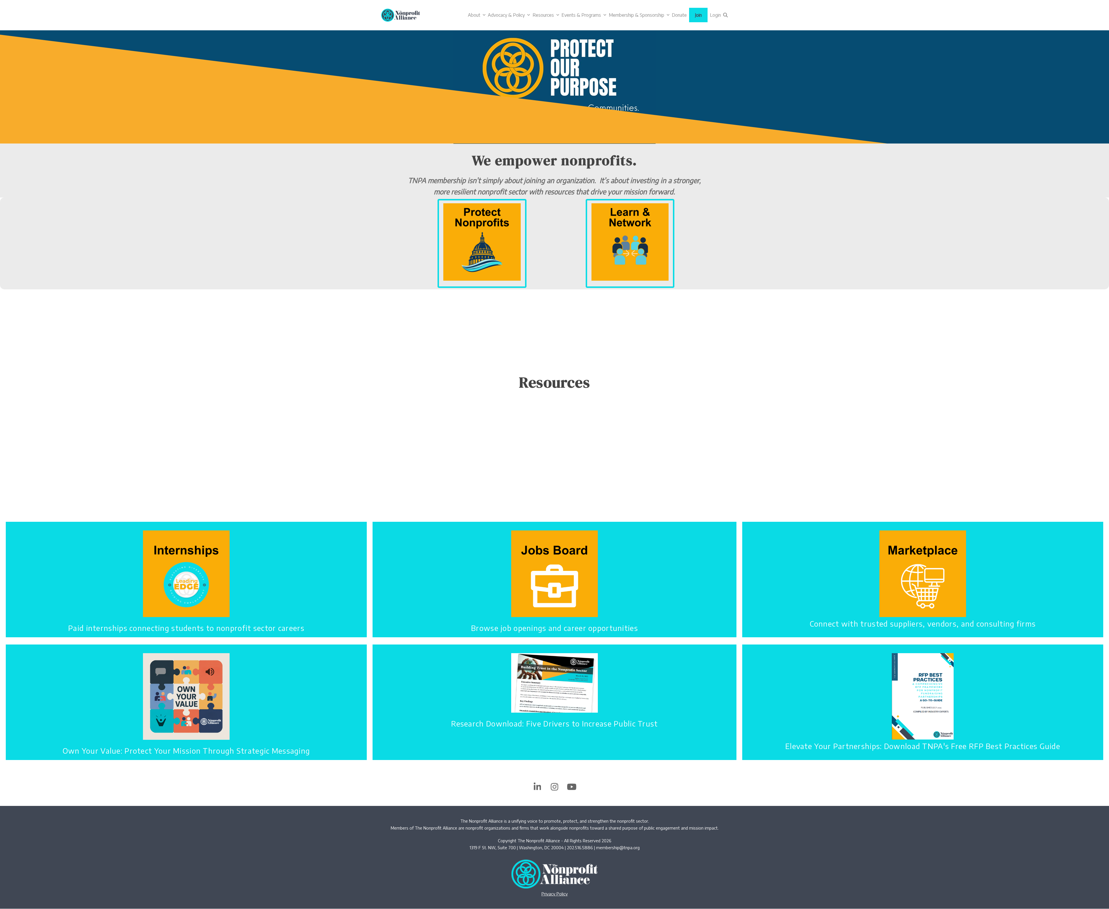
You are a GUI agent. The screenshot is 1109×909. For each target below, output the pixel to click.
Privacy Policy (555, 893)
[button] (725, 15)
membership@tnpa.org (618, 847)
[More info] (482, 241)
